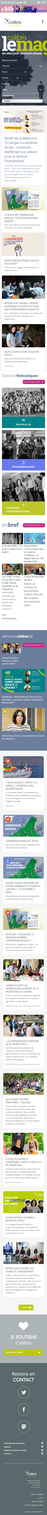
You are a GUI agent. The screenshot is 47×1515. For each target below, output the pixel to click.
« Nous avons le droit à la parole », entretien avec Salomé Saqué (21, 785)
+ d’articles (25, 1307)
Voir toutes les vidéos (32, 645)
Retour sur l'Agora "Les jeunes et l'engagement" (20, 1270)
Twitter (23, 1401)
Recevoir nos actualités (14, 1443)
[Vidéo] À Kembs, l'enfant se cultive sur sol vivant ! (10, 661)
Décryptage (9, 366)
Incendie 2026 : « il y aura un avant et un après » (12, 548)
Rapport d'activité (37, 1494)
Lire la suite (10, 180)
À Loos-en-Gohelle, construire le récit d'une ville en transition (23, 1162)
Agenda (7, 1447)
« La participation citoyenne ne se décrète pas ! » (22, 1043)
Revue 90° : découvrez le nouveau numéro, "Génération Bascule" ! (20, 937)
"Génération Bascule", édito (22, 840)
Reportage (10, 1006)
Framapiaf (23, 1435)
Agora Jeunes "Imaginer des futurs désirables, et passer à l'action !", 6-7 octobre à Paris (23, 887)
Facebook (23, 1418)
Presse (40, 1498)
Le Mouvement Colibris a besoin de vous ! (20, 1219)
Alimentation (27, 1006)
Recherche (8, 96)
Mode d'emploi (9, 60)
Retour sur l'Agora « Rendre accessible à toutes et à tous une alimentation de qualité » (22, 306)
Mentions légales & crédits (33, 1505)
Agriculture (19, 1006)
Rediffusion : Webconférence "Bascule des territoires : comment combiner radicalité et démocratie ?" (22, 700)
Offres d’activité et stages (15, 1450)
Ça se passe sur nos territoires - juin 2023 (18, 1101)
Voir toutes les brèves (32, 525)
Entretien (9, 806)
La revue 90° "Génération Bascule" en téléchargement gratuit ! (21, 218)
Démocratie (36, 1006)
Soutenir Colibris (14, 1352)
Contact (7, 1454)
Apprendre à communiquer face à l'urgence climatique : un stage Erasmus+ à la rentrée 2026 (34, 553)
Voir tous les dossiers (32, 382)
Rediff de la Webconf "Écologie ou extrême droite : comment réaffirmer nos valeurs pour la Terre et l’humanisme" (20, 149)
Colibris (11, 2)
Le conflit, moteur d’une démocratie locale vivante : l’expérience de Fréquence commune (11, 584)
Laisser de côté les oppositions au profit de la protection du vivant (22, 988)
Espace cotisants (37, 1501)
